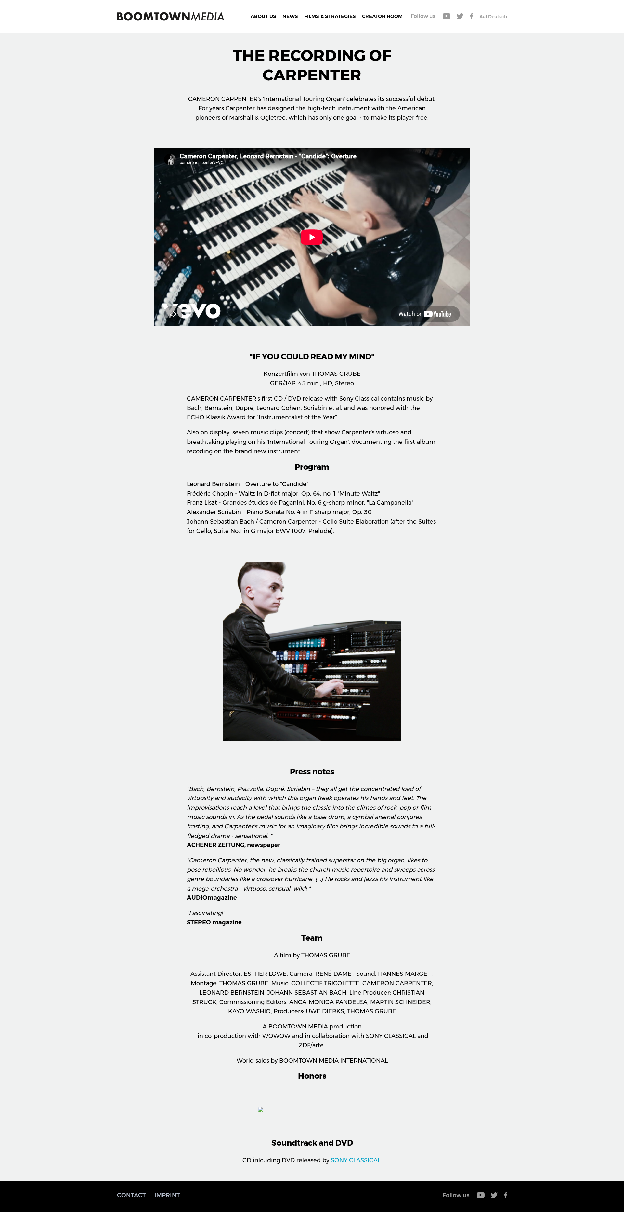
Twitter (460, 16)
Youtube (447, 16)
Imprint (167, 1195)
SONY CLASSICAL (356, 1160)
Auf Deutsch (493, 17)
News (290, 16)
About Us (263, 16)
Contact (131, 1195)
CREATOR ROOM (382, 16)
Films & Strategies (330, 16)
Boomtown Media (170, 16)
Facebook (471, 16)
